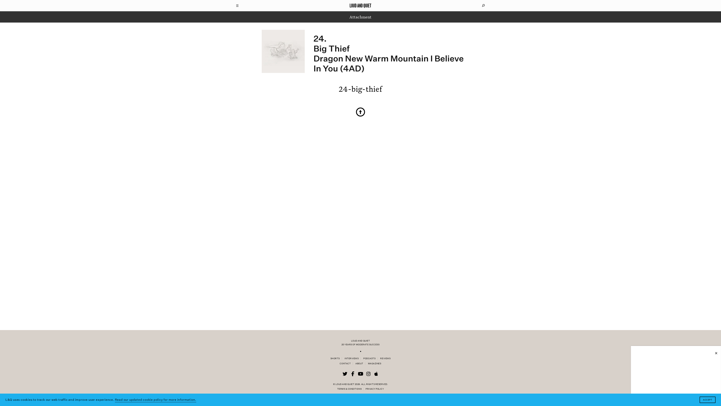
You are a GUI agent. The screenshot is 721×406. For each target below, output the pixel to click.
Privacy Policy (375, 389)
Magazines (374, 363)
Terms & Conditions (349, 389)
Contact (345, 363)
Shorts (335, 358)
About (359, 363)
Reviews (385, 358)
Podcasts (369, 358)
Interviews (352, 358)
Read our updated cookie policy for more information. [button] (155, 399)
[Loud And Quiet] (360, 5)
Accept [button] (707, 399)
